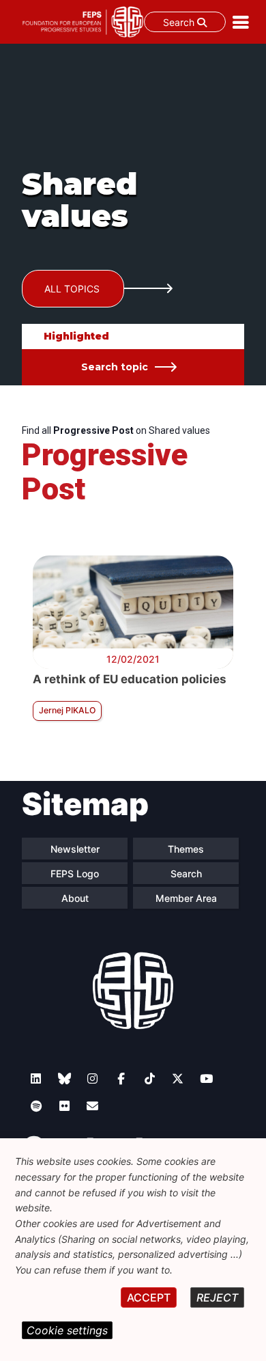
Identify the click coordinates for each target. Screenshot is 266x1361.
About (75, 898)
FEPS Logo (74, 873)
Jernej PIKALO (67, 710)
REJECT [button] (217, 1297)
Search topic (114, 367)
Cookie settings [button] (67, 1330)
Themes (186, 849)
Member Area (186, 898)
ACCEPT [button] (149, 1297)
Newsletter (75, 849)
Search (180, 22)
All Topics (72, 288)
